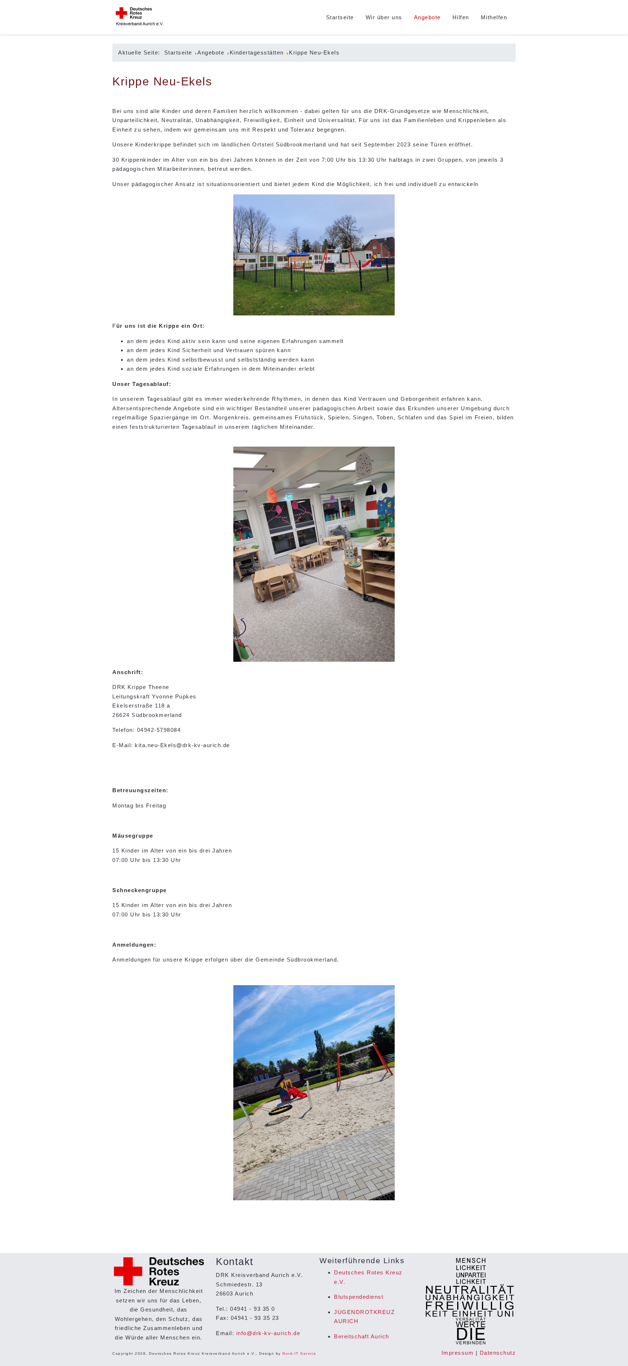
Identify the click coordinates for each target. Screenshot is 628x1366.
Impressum (458, 1353)
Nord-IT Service (299, 1353)
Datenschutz (498, 1353)
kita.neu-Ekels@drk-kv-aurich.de (182, 745)
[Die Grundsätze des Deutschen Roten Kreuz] (469, 1301)
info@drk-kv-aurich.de (268, 1333)
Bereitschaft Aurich (361, 1336)
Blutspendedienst (358, 1297)
